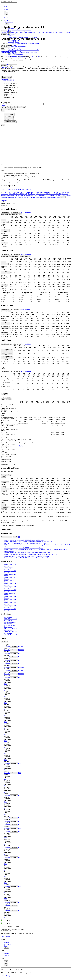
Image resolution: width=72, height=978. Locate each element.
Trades (3, 476)
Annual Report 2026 (10, 565)
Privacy (8, 936)
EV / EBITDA (8, 117)
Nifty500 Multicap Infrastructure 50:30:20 (47, 194)
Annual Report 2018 (10, 590)
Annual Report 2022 (10, 578)
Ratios (56, 32)
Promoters (5, 482)
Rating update (10, 618)
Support (6, 955)
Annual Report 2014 (10, 603)
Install (6, 947)
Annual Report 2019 (10, 587)
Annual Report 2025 (10, 568)
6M (5, 107)
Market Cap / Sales (10, 121)
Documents (67, 32)
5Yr (16, 107)
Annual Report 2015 (10, 600)
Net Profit (5, 242)
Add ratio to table (5, 102)
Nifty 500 (26, 197)
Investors (60, 32)
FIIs (3, 484)
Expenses (5, 222)
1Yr (9, 107)
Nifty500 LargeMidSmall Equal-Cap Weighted (18, 195)
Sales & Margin (9, 114)
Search (15, 537)
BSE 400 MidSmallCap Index (43, 192)
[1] (36, 58)
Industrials (3, 189)
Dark (6, 963)
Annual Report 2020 (10, 584)
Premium (6, 942)
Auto (6, 965)
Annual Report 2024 (10, 571)
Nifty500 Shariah (57, 195)
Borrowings (5, 320)
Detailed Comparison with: (8, 203)
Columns (4, 200)
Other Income (5, 230)
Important (9, 537)
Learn (5, 946)
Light (6, 961)
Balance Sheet (44, 32)
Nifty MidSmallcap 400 (59, 192)
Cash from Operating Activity (7, 350)
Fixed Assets (5, 328)
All (19, 537)
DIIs (3, 486)
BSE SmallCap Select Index (12, 192)
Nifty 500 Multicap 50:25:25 (16, 194)
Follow (3, 48)
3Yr (12, 107)
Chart (16, 32)
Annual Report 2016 (10, 597)
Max (24, 107)
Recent (3, 537)
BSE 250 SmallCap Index (28, 192)
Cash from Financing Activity (7, 357)
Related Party (4, 256)
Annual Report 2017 (10, 593)
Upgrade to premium (17, 60)
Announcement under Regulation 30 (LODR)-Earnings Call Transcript (28, 540)
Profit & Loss (36, 32)
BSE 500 (11, 197)
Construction (10, 189)
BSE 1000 (6, 197)
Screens (6, 9)
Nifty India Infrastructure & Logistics (41, 195)
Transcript (7, 646)
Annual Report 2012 (10, 609)
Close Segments (5, 214)
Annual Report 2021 (10, 581)
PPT (19, 646)
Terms (2, 936)
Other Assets (5, 334)
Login (6, 17)
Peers (25, 32)
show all (63, 197)
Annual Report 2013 (10, 606)
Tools (6, 14)
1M (2, 107)
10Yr (20, 107)
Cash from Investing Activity (7, 353)
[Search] (5, 11)
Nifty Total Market (30, 194)
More (2, 111)
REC (22, 646)
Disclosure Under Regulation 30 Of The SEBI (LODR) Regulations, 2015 (37, 544)
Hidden (14, 109)
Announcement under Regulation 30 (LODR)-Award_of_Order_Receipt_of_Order (31, 553)
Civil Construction (27, 189)
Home (6, 6)
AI (8, 31)
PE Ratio (8, 109)
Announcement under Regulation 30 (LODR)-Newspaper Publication (35, 549)
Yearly (3, 399)
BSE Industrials (19, 197)
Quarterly (8, 399)
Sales (4, 220)
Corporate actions (5, 311)
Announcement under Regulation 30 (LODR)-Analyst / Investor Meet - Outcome (31, 557)
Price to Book (8, 119)
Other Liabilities (5, 323)
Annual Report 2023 (10, 574)
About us (6, 953)
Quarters (29, 32)
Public (4, 491)
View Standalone (26, 212)
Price (2, 109)
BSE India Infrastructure (36, 197)
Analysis (21, 32)
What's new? (7, 944)
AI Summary (14, 646)
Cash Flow (51, 32)
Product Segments (16, 214)
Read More (6, 77)
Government (5, 489)
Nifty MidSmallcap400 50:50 (51, 197)
